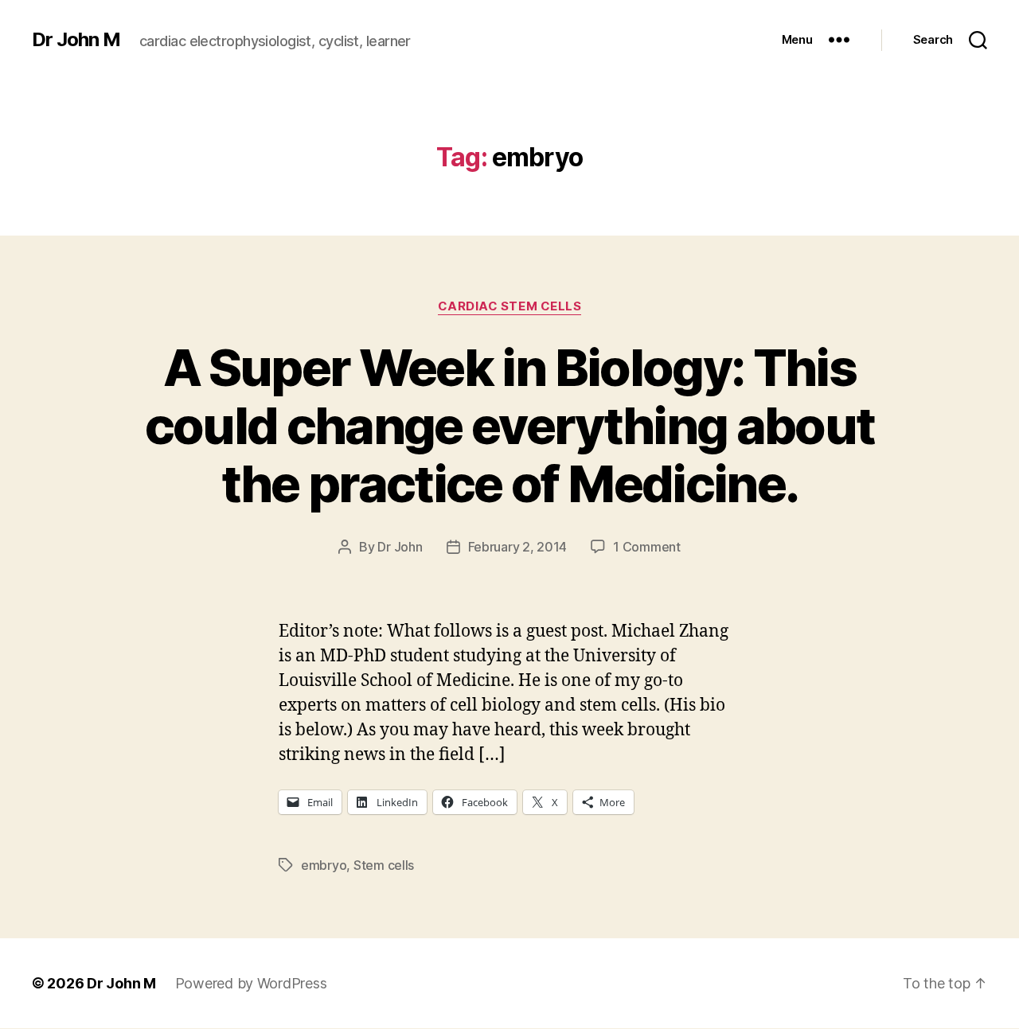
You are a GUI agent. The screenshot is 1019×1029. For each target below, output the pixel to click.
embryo (323, 865)
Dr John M (76, 39)
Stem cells (383, 865)
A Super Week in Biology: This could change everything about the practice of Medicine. (510, 425)
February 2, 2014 (518, 547)
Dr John (399, 547)
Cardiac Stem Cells (510, 306)
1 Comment (647, 547)
